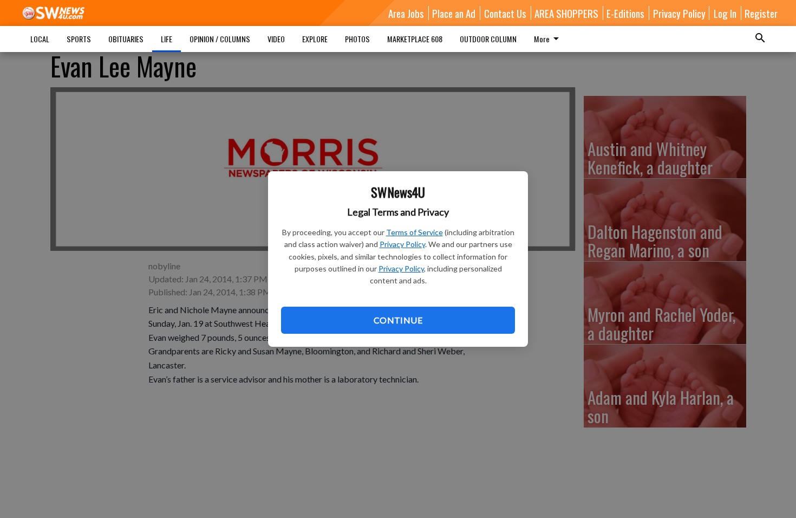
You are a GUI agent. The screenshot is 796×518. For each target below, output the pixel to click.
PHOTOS (357, 38)
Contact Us (505, 13)
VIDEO (276, 38)
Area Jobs (406, 13)
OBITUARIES (125, 38)
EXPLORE (315, 38)
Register (761, 13)
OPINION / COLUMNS (220, 38)
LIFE (166, 38)
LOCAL (39, 38)
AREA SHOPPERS (566, 13)
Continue (398, 320)
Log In (725, 13)
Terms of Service (414, 232)
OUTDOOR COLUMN (488, 38)
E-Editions (625, 13)
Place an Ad (453, 13)
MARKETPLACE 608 (414, 38)
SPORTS (79, 38)
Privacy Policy (402, 244)
